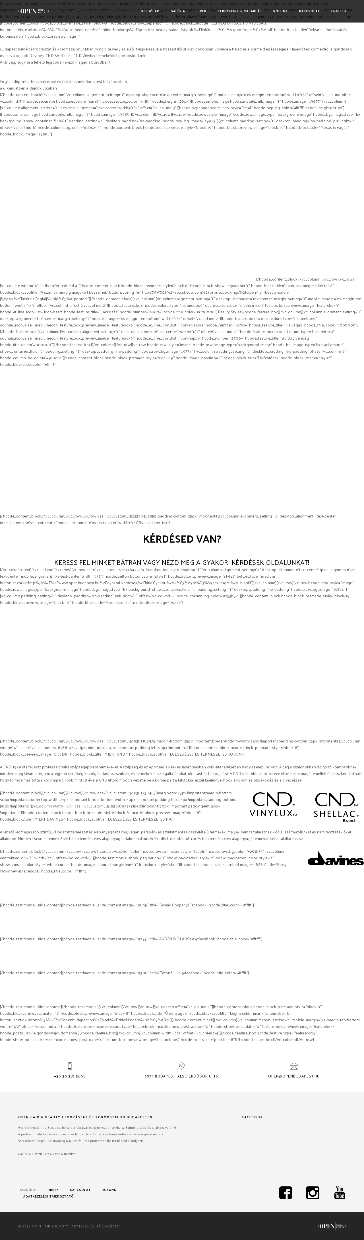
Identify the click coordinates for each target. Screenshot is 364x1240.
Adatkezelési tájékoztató (48, 1196)
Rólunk (280, 11)
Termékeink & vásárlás (240, 11)
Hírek (201, 11)
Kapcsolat (309, 11)
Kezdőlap (150, 11)
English (338, 11)
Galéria (178, 11)
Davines (193, 279)
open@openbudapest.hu (294, 1076)
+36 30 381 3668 (70, 1076)
